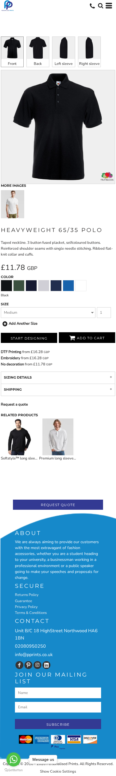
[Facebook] (19, 665)
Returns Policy (27, 594)
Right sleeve (89, 63)
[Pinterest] (28, 665)
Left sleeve (64, 63)
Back (38, 63)
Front (12, 63)
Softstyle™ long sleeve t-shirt (25, 458)
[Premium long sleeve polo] (58, 437)
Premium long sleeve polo (60, 458)
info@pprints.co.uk (34, 655)
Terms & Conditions (31, 612)
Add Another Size (23, 323)
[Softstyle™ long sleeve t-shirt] (19, 437)
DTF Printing (11, 351)
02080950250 (30, 646)
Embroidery (10, 358)
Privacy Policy (26, 606)
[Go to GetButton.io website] (14, 770)
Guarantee (23, 601)
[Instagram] (37, 665)
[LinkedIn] (46, 665)
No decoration (12, 364)
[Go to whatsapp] (13, 759)
